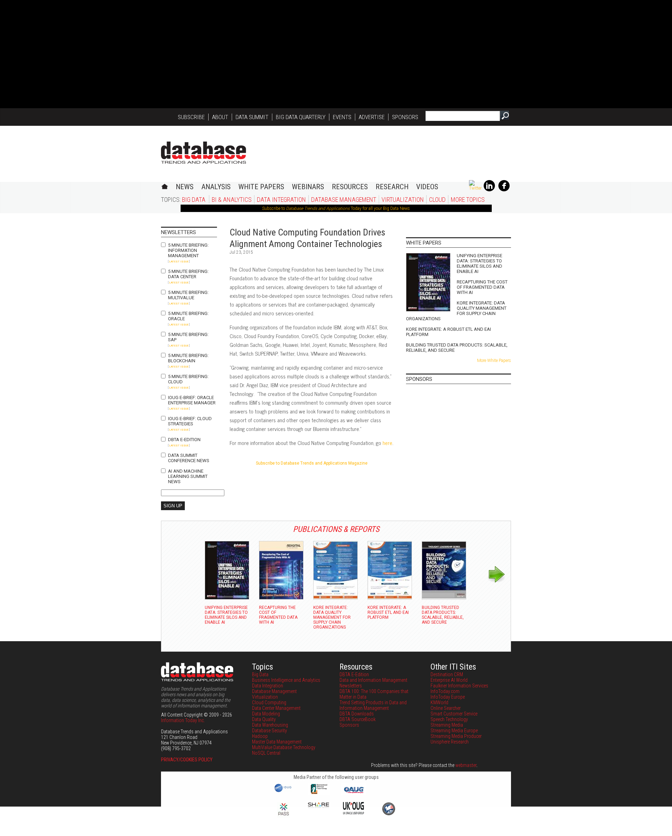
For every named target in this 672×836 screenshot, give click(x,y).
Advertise (372, 117)
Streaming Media (446, 725)
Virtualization (403, 199)
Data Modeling (266, 714)
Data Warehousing (270, 725)
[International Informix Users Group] (319, 793)
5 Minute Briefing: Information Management (188, 250)
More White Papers (494, 360)
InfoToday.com (445, 691)
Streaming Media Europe (454, 730)
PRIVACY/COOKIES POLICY (186, 759)
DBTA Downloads (357, 714)
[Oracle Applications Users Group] (353, 793)
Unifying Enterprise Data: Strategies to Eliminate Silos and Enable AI (479, 263)
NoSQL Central (266, 753)
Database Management (343, 199)
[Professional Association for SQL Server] (283, 816)
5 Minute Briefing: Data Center (188, 274)
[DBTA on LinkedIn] (489, 189)
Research (392, 187)
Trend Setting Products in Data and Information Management (373, 705)
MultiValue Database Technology (283, 747)
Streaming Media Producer (456, 736)
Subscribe (191, 117)
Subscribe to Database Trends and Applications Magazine (312, 463)
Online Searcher (445, 708)
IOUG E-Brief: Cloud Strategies (190, 421)
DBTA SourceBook (358, 719)
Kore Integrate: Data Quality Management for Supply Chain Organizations (456, 310)
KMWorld (439, 702)
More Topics (468, 199)
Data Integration (281, 199)
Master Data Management (277, 742)
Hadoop (260, 736)
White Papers (261, 187)
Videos (427, 187)
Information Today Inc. (183, 720)
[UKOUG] (353, 812)
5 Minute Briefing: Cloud (188, 379)
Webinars (308, 187)
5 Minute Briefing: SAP (188, 337)
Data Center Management (276, 708)
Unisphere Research (449, 742)
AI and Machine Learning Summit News (188, 476)
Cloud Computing (269, 702)
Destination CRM (446, 674)
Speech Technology (449, 719)
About (220, 117)
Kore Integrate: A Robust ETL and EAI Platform (448, 332)
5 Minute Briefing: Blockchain (188, 358)
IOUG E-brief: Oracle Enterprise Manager (192, 400)
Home (164, 185)
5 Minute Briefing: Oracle (188, 316)
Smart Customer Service (453, 714)
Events (342, 117)
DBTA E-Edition (184, 439)
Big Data (193, 199)
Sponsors (405, 117)
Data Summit (252, 117)
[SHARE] (318, 806)
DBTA (203, 153)
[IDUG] (284, 791)
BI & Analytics (232, 199)
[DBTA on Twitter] (475, 188)
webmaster (465, 765)
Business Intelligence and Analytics (286, 680)
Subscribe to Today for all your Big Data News (336, 208)
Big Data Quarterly (301, 117)
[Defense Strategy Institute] (389, 814)
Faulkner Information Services (459, 685)
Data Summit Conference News (188, 458)
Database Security (269, 730)
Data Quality (264, 719)
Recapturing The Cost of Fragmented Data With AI (482, 287)
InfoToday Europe (447, 697)
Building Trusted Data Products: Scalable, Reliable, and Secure (456, 347)
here (387, 442)
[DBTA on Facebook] (504, 189)
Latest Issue (179, 261)
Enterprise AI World (449, 680)
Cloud (437, 199)
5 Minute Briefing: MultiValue (188, 295)
